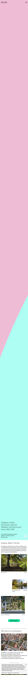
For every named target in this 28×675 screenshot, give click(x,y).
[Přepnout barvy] (26, 536)
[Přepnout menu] (26, 2)
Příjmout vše (4, 672)
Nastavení (16, 672)
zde (11, 670)
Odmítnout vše (11, 672)
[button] (25, 664)
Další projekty (14, 620)
